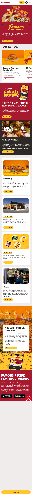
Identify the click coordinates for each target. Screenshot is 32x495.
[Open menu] (30, 2)
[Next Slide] (29, 24)
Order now (8, 79)
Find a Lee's (8, 191)
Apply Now (8, 299)
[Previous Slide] (2, 24)
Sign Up (5, 117)
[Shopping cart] (26, 2)
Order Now (6, 41)
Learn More (6, 152)
